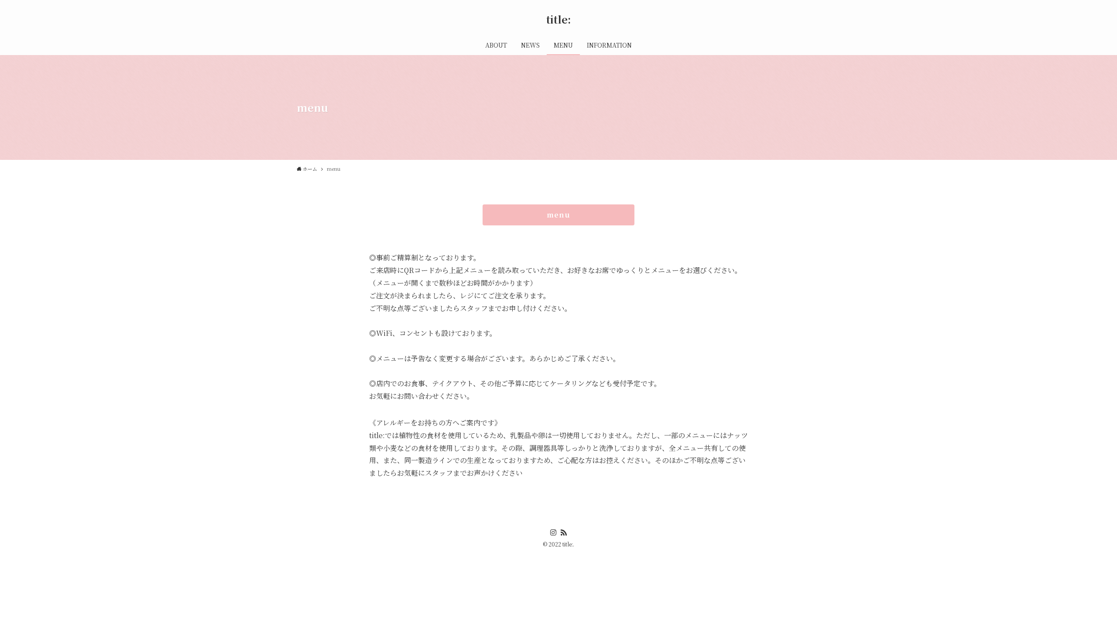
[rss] (564, 532)
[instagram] (553, 532)
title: (558, 19)
